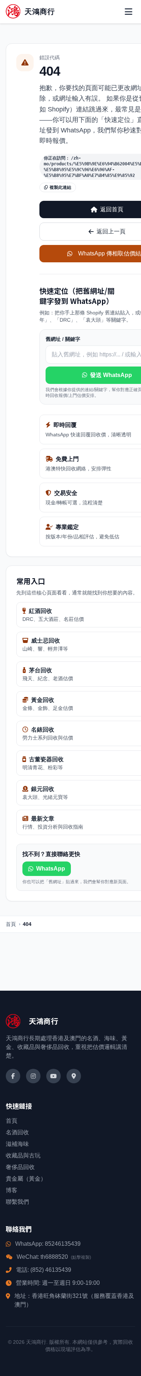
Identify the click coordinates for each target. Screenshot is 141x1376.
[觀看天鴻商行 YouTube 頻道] (53, 1076)
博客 (11, 1190)
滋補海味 (17, 1144)
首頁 (11, 924)
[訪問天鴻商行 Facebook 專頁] (13, 1076)
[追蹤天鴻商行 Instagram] (33, 1076)
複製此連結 (60, 187)
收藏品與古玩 (23, 1155)
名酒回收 (17, 1132)
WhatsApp (50, 868)
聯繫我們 (17, 1202)
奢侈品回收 (20, 1167)
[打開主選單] (128, 11)
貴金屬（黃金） (26, 1179)
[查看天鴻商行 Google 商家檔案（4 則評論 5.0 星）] (74, 1076)
